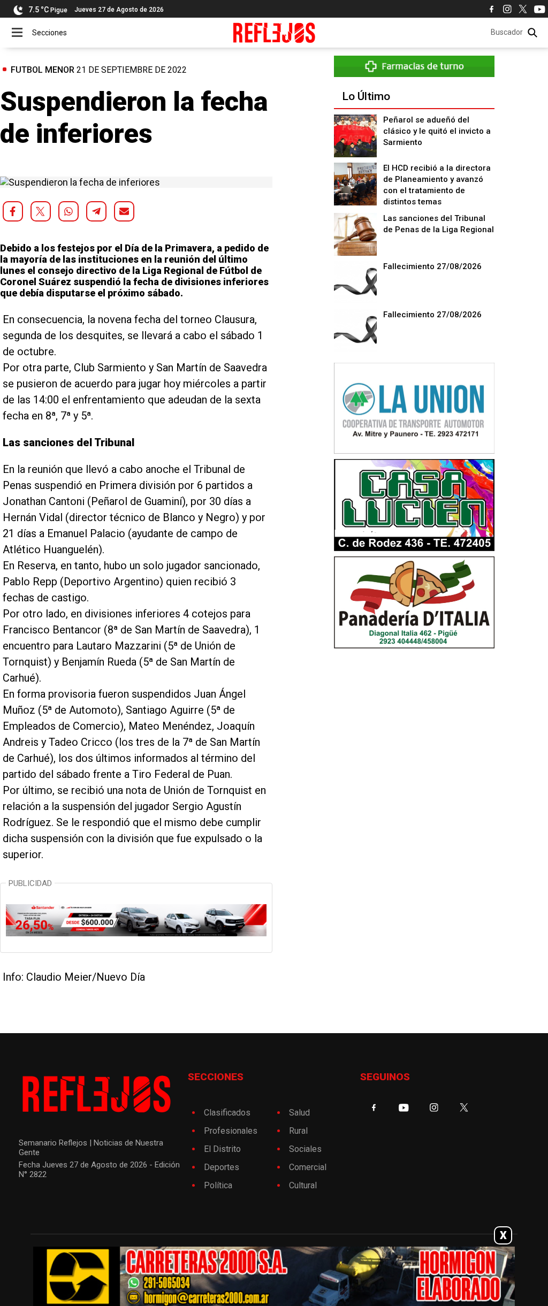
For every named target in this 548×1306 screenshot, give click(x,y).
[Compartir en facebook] (13, 211)
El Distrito (222, 1149)
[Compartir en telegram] (96, 211)
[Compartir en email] (124, 211)
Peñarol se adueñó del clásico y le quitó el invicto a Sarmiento (437, 131)
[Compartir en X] (41, 211)
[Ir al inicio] (274, 33)
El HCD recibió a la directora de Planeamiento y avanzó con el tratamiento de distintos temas (437, 185)
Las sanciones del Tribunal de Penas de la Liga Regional (438, 223)
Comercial (307, 1167)
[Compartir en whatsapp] (68, 211)
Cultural (303, 1185)
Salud (299, 1113)
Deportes (221, 1167)
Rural (298, 1131)
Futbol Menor (42, 70)
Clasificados (227, 1113)
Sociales (305, 1149)
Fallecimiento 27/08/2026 (432, 266)
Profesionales (230, 1131)
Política (218, 1185)
